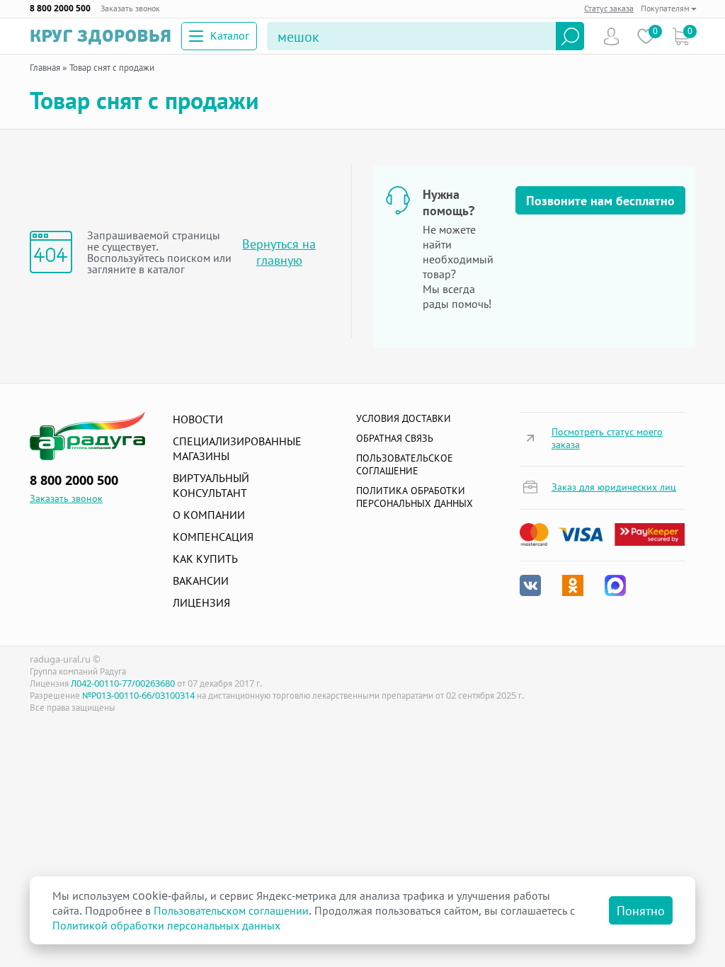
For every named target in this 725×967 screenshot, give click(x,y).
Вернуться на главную (279, 252)
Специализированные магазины (237, 448)
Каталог (229, 35)
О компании (209, 514)
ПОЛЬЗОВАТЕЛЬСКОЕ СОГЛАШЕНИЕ (404, 464)
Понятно (641, 910)
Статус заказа (609, 8)
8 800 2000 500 (60, 8)
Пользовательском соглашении (231, 910)
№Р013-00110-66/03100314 (138, 695)
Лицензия (201, 602)
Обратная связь (394, 438)
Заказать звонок (130, 8)
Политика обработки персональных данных (414, 496)
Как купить (205, 558)
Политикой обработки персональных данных (166, 925)
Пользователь (611, 36)
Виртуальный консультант (211, 485)
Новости (198, 419)
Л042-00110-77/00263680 (123, 683)
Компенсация (213, 536)
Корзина (681, 36)
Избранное (646, 36)
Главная (45, 67)
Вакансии (201, 580)
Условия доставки (403, 418)
